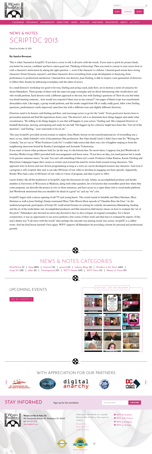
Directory (63, 22)
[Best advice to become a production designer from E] (112, 340)
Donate (128, 12)
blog (31, 267)
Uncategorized (48, 270)
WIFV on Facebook (124, 415)
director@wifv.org (31, 424)
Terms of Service (82, 427)
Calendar (18, 22)
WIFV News (93, 270)
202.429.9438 (31, 421)
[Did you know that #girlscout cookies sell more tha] (112, 322)
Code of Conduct (83, 430)
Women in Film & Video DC (14, 10)
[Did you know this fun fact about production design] (93, 340)
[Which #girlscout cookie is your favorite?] (93, 303)
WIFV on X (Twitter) (124, 418)
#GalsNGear (15, 267)
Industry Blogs (81, 267)
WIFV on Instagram (124, 422)
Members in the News (106, 267)
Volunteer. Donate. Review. (80, 449)
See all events (20, 299)
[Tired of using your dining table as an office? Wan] (131, 340)
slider (30, 270)
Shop (139, 12)
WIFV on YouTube (123, 425)
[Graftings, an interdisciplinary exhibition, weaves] (112, 303)
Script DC (14, 270)
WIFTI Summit (70, 270)
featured (47, 267)
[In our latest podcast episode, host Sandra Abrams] (131, 322)
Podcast (85, 22)
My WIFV (135, 22)
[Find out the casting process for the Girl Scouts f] (93, 322)
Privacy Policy (81, 424)
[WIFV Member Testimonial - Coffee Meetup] (131, 303)
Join (117, 12)
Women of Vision (115, 270)
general (63, 267)
